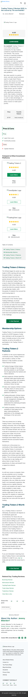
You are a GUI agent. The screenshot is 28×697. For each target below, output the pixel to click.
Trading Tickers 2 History (12, 249)
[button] (21, 3)
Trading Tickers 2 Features (13, 255)
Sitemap (5, 674)
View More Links (7, 594)
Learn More (14, 175)
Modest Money (5, 626)
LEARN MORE (14, 41)
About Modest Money (8, 659)
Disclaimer (5, 669)
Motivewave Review (8, 582)
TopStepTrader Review (9, 585)
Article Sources (6, 607)
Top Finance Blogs (7, 664)
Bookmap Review (7, 579)
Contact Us (5, 662)
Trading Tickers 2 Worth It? (13, 258)
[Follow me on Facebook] (19, 638)
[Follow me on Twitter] (22, 638)
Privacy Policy (6, 672)
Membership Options (11, 252)
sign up (20, 558)
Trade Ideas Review (8, 588)
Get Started (15, 321)
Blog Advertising (7, 667)
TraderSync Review (8, 591)
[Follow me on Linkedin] (25, 638)
